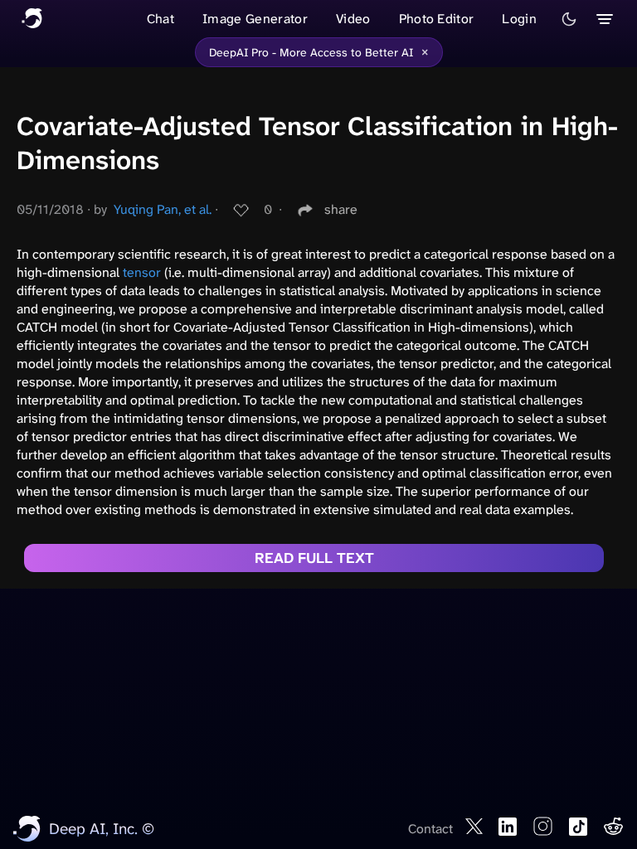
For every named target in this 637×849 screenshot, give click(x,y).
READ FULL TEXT (314, 558)
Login (519, 18)
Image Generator (255, 18)
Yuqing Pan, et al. (163, 209)
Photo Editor (436, 18)
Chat (160, 18)
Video (353, 18)
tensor (142, 272)
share (340, 209)
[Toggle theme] (569, 19)
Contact (430, 828)
